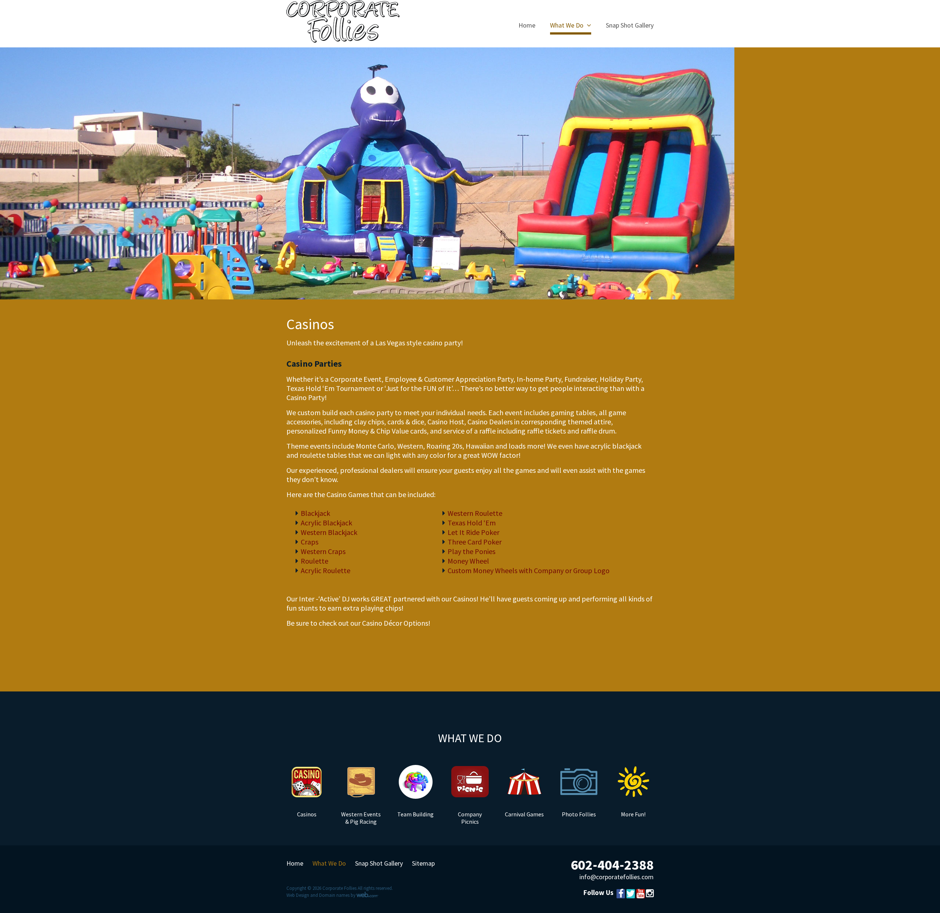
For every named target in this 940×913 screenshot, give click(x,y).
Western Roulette (475, 513)
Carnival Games (524, 814)
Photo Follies (579, 814)
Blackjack (315, 513)
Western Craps (323, 551)
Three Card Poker (475, 541)
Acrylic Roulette (325, 570)
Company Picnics (470, 817)
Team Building (415, 814)
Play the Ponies (471, 551)
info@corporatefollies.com (616, 877)
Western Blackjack (329, 532)
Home (526, 25)
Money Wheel (468, 560)
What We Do (566, 25)
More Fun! (633, 814)
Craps (309, 541)
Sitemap (423, 863)
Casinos (307, 814)
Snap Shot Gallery (630, 25)
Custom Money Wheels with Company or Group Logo (529, 570)
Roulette (314, 560)
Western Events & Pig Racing (361, 817)
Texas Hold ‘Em (472, 522)
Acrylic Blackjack (326, 522)
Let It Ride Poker (473, 532)
